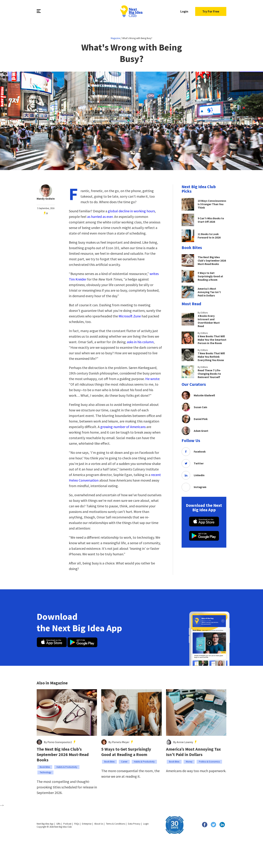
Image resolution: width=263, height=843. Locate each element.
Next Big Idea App (45, 823)
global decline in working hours (131, 211)
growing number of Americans (123, 426)
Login (184, 11)
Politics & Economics (209, 761)
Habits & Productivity (67, 767)
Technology (45, 772)
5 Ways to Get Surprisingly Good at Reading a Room (126, 752)
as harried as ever (100, 216)
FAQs (76, 823)
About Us (98, 823)
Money (189, 761)
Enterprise (86, 823)
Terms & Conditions (115, 823)
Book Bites (45, 767)
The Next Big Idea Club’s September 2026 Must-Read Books (63, 755)
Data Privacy (134, 823)
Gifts (58, 823)
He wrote (152, 378)
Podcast (67, 823)
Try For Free (210, 11)
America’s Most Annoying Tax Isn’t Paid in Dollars (193, 752)
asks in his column (140, 342)
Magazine (115, 38)
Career (124, 761)
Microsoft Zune (130, 316)
